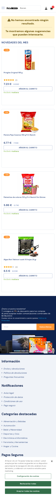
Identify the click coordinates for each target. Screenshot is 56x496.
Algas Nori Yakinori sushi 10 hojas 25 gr (20, 259)
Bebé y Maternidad (13, 429)
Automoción (9, 425)
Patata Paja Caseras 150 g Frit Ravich (19, 135)
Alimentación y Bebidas (15, 421)
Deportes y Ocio (11, 434)
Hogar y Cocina (11, 446)
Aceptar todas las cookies (28, 491)
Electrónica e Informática (15, 438)
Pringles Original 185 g (13, 73)
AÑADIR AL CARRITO (28, 89)
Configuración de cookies (28, 476)
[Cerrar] (52, 461)
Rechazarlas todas (28, 484)
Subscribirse (45, 327)
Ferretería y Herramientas (16, 442)
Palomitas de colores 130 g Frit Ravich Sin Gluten (24, 197)
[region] (28, 476)
